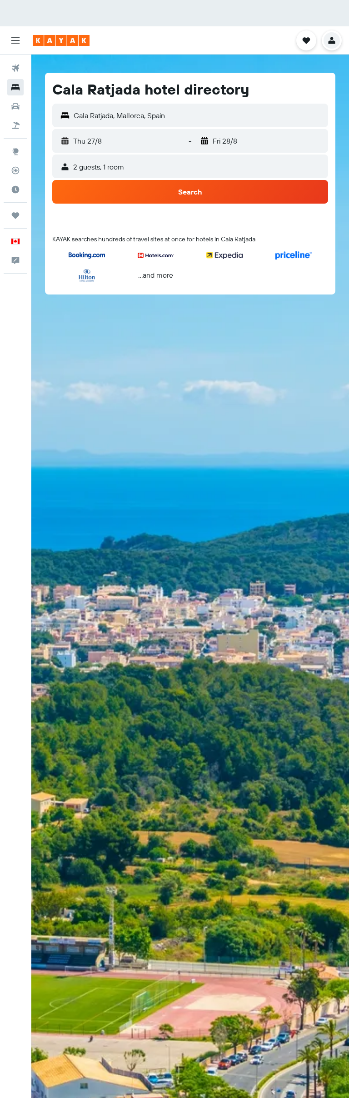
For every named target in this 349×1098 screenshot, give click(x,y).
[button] (15, 40)
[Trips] (15, 215)
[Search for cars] (15, 106)
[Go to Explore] (15, 151)
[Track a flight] (15, 170)
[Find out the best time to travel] (15, 189)
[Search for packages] (15, 125)
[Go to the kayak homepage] (61, 40)
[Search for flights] (15, 68)
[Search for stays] (15, 87)
